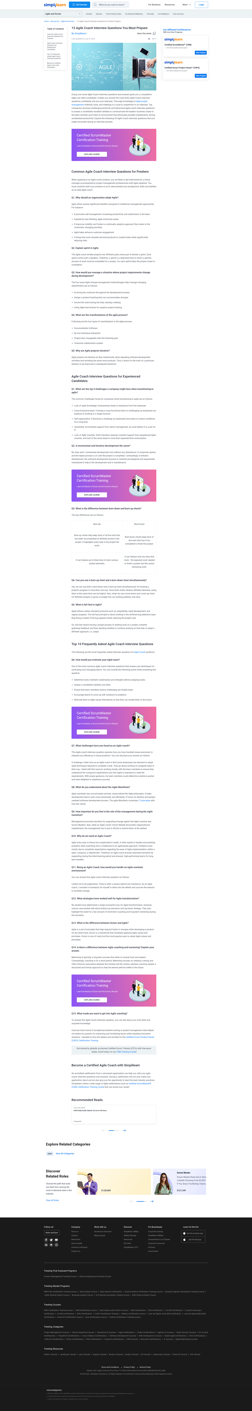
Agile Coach (139, 652)
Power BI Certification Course (69, 1317)
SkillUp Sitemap (130, 1235)
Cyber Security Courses (186, 1332)
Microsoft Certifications (151, 1339)
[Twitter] (51, 1240)
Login (201, 4)
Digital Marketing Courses (187, 1339)
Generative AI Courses (106, 1332)
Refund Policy (145, 1367)
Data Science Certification (111, 1292)
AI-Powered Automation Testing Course (112, 1295)
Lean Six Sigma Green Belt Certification (164, 1314)
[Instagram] (56, 1245)
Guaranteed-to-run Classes (159, 1239)
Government (153, 1251)
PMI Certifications (94, 1339)
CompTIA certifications (114, 1339)
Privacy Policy (129, 1367)
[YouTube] (56, 1240)
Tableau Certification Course (133, 1314)
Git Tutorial (145, 1354)
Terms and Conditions (110, 1367)
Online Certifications (146, 1332)
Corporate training (155, 1231)
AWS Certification (138, 1310)
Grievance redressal (79, 1247)
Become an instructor (103, 1231)
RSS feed (127, 1243)
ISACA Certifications (74, 1339)
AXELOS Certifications (54, 1339)
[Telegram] (51, 1245)
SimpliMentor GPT (131, 1247)
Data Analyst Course (88, 1292)
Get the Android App (195, 1233)
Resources (170, 4)
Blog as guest (99, 1235)
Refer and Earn (52, 1233)
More (185, 4)
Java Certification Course (96, 1317)
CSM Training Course (126, 1052)
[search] (94, 5)
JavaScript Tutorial (68, 1354)
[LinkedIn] (46, 1245)
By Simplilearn (79, 33)
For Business (154, 4)
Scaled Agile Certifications (175, 1336)
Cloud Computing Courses (83, 1332)
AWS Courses (132, 1339)
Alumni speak (76, 1243)
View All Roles (52, 1200)
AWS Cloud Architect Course (144, 1295)
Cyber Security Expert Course (56, 1295)
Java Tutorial (84, 1354)
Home (46, 21)
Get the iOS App (195, 1239)
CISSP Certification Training (106, 1314)
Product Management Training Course (60, 1276)
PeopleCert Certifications (68, 1336)
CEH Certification (155, 1310)
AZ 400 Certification (65, 1314)
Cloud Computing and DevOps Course (95, 1276)
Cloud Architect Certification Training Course (143, 1292)
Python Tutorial (50, 1354)
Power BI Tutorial (179, 1354)
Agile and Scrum (67, 21)
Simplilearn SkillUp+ (156, 1235)
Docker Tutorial (131, 1354)
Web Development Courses (150, 1336)
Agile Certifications (127, 1332)
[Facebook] (46, 1240)
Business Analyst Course (82, 1295)
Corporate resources (156, 1243)
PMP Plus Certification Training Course (60, 1292)
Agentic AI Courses (165, 1332)
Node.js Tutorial (115, 1354)
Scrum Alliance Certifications (94, 1336)
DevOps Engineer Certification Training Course (184, 1292)
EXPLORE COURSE (92, 154)
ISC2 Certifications (197, 1336)
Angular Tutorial (99, 1354)
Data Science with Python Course (114, 1310)
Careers (74, 1235)
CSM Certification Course (86, 1310)
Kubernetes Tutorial (161, 1354)
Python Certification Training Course (124, 1317)
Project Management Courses (56, 1332)
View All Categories (65, 1154)
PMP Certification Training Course (58, 1310)
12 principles (144, 800)
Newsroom (75, 1239)
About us (75, 1231)
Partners (151, 1247)
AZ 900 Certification (174, 1310)
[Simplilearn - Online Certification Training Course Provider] (55, 5)
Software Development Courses (122, 1336)
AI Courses (168, 1339)
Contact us (75, 1251)
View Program (201, 53)
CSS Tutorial (195, 1354)
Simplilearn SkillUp (131, 1231)
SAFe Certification (84, 1314)
